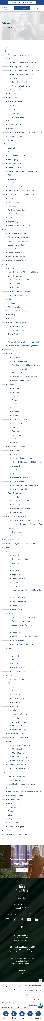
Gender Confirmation (17, 764)
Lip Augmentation (19, 419)
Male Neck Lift (18, 753)
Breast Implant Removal (18, 245)
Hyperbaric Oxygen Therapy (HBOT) (27, 524)
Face (6, 144)
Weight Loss (13, 528)
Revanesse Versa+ (19, 435)
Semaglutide (17, 536)
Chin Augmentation (20, 559)
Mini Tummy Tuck (19, 660)
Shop (30, 1018)
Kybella (15, 710)
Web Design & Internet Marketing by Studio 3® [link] (22, 989)
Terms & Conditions (14, 993)
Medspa (7, 349)
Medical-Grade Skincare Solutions (27, 365)
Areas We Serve (15, 101)
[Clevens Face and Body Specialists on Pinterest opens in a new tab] (22, 927)
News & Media (14, 124)
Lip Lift (11, 198)
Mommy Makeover (16, 307)
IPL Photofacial (18, 473)
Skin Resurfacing (19, 729)
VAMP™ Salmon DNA (21, 369)
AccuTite (16, 287)
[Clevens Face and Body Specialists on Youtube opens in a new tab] (29, 919)
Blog (10, 815)
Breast (6, 229)
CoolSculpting (18, 694)
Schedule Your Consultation (15, 834)
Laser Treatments (19, 481)
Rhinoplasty (13, 214)
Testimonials (13, 121)
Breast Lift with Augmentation (24, 636)
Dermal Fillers (18, 407)
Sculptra (15, 439)
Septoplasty (13, 221)
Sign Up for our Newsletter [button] (22, 2)
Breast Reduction (15, 252)
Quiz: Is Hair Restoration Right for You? (24, 345)
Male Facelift (18, 749)
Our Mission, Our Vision (18, 55)
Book (22, 1018)
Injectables (12, 384)
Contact (7, 830)
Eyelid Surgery (14, 167)
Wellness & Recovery (17, 516)
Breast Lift (12, 249)
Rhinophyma (17, 609)
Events (11, 128)
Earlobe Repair (14, 163)
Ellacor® (16, 504)
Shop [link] (10, 819)
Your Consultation (15, 780)
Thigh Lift (12, 318)
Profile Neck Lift (19, 601)
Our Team (12, 93)
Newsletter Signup (16, 826)
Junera (15, 706)
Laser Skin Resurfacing (21, 361)
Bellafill (15, 392)
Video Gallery (14, 803)
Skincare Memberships (22, 380)
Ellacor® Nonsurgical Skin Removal (23, 171)
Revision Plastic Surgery (18, 210)
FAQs (10, 811)
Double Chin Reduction (22, 458)
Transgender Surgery (17, 322)
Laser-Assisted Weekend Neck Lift (22, 194)
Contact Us (22, 870)
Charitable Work (15, 136)
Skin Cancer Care (11, 539)
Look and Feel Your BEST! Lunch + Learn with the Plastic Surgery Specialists (27, 132)
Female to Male (19, 326)
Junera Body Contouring (22, 291)
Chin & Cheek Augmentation (20, 152)
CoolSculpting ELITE (20, 280)
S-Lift (10, 217)
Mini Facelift (13, 202)
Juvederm (16, 411)
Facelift (11, 183)
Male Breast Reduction (18, 256)
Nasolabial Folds (19, 597)
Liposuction (13, 303)
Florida (15, 109)
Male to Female (19, 330)
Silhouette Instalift (19, 489)
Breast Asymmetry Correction (24, 617)
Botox (14, 687)
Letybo (15, 415)
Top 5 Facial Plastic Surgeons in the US (24, 791)
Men (10, 741)
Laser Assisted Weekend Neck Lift (26, 590)
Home (4, 27)
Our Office (12, 97)
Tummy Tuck (13, 334)
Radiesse (16, 427)
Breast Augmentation (17, 233)
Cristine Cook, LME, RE (22, 90)
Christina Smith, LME (21, 86)
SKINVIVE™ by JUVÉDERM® (24, 376)
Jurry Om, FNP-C (19, 82)
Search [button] (38, 1018)
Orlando (15, 105)
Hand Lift (16, 357)
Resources (8, 772)
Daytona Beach (18, 117)
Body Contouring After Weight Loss (23, 272)
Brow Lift (11, 148)
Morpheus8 (17, 373)
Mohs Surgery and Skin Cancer (25, 737)
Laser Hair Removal (20, 295)
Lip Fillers (16, 718)
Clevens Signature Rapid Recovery (27, 520)
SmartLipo (12, 314)
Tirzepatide (17, 532)
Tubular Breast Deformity (22, 644)
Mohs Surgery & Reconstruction (21, 543)
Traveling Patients (15, 795)
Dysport (15, 400)
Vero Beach (17, 113)
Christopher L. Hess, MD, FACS (25, 70)
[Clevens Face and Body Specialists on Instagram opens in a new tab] (7, 919)
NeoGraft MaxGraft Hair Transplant (23, 342)
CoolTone (16, 283)
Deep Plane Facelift (16, 155)
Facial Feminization (16, 186)
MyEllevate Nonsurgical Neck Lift (26, 485)
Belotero (16, 388)
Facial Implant (18, 586)
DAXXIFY (16, 404)
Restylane (16, 431)
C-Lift (14, 454)
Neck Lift (12, 206)
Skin (10, 353)
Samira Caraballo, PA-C (22, 78)
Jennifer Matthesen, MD (22, 74)
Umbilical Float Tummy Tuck (24, 671)
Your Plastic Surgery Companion (21, 784)
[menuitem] (7, 919)
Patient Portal (13, 799)
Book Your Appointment (18, 776)
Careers (11, 140)
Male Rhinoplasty (19, 757)
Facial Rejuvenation (16, 446)
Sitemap (11, 27)
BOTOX (15, 396)
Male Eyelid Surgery (21, 745)
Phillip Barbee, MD (20, 66)
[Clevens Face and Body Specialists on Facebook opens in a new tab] (14, 919)
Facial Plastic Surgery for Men (21, 190)
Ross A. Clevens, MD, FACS (24, 62)
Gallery (7, 547)
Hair (6, 338)
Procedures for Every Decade (20, 788)
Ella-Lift (11, 175)
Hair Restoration (19, 679)
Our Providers (14, 59)
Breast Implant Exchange (18, 241)
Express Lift (13, 179)
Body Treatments (15, 276)
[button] (40, 8)
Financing (12, 807)
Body (6, 264)
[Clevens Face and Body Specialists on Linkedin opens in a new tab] (36, 919)
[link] (22, 904)
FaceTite (15, 470)
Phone (14, 1018)
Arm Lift (11, 268)
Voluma (15, 442)
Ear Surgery (13, 159)
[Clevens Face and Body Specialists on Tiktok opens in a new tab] (22, 919)
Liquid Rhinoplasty (20, 423)
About (6, 51)
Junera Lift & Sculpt (20, 477)
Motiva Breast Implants (18, 237)
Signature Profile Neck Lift (19, 225)
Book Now (22, 8)
